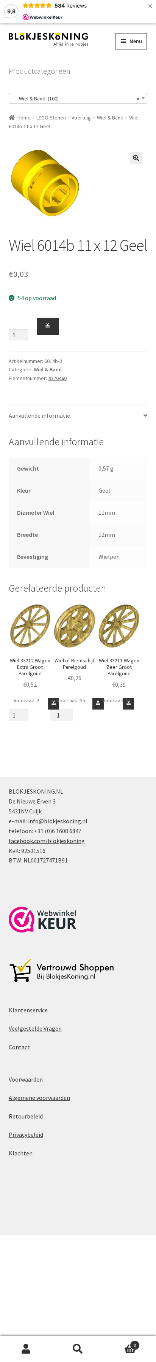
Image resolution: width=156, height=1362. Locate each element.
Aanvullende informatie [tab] (39, 415)
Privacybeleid (26, 1134)
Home (24, 117)
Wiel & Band (110, 117)
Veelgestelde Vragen (35, 1028)
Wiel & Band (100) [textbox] (76, 98)
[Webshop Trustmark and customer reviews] (42, 919)
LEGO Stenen (51, 117)
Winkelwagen (120, 1342)
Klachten (21, 1153)
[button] (136, 158)
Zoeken (78, 1349)
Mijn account (26, 1349)
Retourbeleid (26, 1116)
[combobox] (78, 98)
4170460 (57, 378)
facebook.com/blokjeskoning (47, 841)
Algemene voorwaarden (39, 1097)
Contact (19, 1047)
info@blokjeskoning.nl (57, 821)
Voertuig (81, 117)
